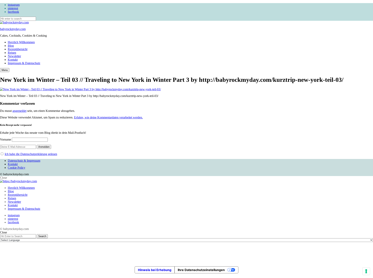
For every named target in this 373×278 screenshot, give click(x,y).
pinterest (13, 8)
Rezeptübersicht (17, 49)
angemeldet (19, 110)
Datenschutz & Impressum (24, 160)
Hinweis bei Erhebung (154, 270)
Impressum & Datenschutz (24, 63)
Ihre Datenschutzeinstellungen (201, 270)
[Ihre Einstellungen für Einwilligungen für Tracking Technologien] (366, 271)
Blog (11, 45)
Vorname (5, 139)
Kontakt (13, 59)
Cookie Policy (16, 167)
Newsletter (14, 56)
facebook (13, 11)
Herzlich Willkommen (21, 42)
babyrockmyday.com (13, 29)
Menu (5, 70)
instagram (14, 4)
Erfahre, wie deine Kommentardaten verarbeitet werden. (108, 117)
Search (42, 236)
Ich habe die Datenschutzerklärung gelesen (31, 154)
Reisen (12, 52)
